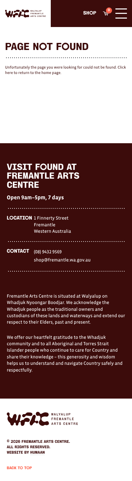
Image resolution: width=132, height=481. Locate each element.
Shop (89, 13)
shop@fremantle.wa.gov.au (62, 259)
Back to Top (19, 468)
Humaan (37, 453)
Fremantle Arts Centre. (46, 442)
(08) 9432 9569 (48, 251)
